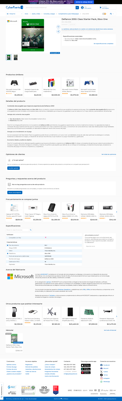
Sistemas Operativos (64, 289)
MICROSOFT (44, 274)
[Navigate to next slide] (115, 212)
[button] (44, 390)
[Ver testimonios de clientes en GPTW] (56, 390)
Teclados (52, 295)
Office (88, 289)
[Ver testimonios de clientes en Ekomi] (28, 390)
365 (84, 289)
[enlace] (86, 365)
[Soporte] (111, 14)
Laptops (48, 282)
